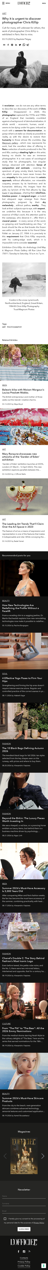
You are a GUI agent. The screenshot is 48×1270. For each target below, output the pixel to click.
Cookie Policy (24, 1266)
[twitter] (20, 45)
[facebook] (8, 45)
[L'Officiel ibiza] (24, 3)
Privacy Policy (39, 1223)
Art (4, 13)
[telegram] (28, 45)
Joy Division (15, 193)
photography (14, 327)
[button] (43, 287)
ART (4, 327)
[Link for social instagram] (24, 1252)
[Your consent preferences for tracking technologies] (43, 1265)
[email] (4, 45)
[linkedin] (16, 45)
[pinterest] (12, 45)
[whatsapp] (24, 45)
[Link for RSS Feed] (29, 1252)
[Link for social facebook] (18, 1252)
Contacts (24, 1258)
